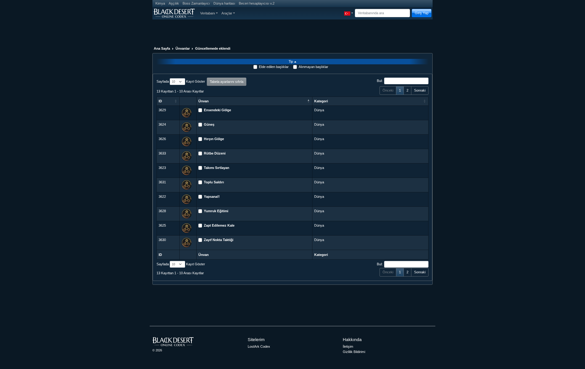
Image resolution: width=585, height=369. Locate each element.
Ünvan (203, 101)
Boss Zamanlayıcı (196, 3)
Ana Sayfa (162, 48)
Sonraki (419, 90)
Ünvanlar (183, 48)
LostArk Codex (259, 346)
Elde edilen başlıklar (274, 67)
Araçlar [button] (226, 13)
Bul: (380, 81)
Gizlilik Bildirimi (354, 352)
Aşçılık (174, 3)
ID (160, 101)
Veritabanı (207, 13)
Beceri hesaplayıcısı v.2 (256, 3)
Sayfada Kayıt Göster (181, 81)
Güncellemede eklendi (212, 48)
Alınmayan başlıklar (313, 67)
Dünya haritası (224, 3)
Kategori (321, 101)
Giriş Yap (421, 13)
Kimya (160, 3)
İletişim (348, 346)
